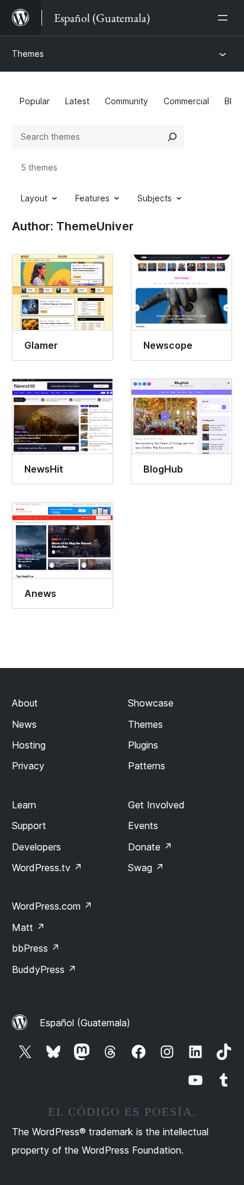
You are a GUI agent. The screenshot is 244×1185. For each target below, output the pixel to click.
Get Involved (156, 805)
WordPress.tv (47, 868)
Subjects (154, 198)
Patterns (146, 766)
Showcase (151, 703)
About (25, 703)
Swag (146, 868)
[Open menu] (225, 18)
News (24, 724)
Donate (150, 847)
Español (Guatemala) (85, 1023)
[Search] (172, 137)
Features (92, 198)
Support (29, 825)
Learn (24, 805)
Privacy (28, 766)
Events (143, 825)
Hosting (29, 745)
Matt (28, 927)
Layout (34, 198)
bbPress (36, 948)
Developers (36, 847)
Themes (28, 54)
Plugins (143, 745)
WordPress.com (52, 906)
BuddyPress (44, 969)
